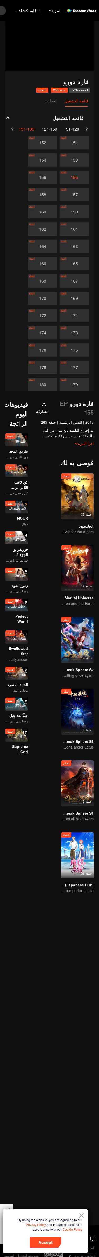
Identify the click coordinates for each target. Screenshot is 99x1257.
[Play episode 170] (42, 298)
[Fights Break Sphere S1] (77, 783)
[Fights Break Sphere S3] (77, 712)
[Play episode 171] (74, 315)
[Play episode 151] (74, 142)
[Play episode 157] (74, 194)
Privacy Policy (36, 1224)
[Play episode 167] (74, 281)
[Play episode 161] (74, 229)
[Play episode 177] (74, 367)
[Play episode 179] (74, 384)
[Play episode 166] (42, 263)
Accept (45, 1242)
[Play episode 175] (74, 350)
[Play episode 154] (42, 160)
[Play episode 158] (42, 194)
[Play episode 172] (42, 315)
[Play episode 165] (74, 263)
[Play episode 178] (42, 367)
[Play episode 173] (74, 332)
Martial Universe (79, 597)
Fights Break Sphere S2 (72, 669)
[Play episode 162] (42, 229)
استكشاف (25, 10)
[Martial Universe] (77, 568)
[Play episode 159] (74, 211)
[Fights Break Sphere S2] (77, 640)
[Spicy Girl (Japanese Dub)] (77, 855)
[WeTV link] (81, 10)
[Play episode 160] (42, 211)
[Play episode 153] (74, 160)
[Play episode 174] (42, 332)
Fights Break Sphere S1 (72, 813)
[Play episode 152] (42, 142)
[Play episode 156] (42, 177)
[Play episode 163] (74, 246)
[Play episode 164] (42, 246)
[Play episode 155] (74, 177)
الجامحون (86, 526)
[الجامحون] (77, 496)
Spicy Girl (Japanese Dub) (70, 885)
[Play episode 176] (42, 350)
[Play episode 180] (42, 384)
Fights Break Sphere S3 (72, 741)
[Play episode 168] (42, 281)
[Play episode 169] (74, 298)
